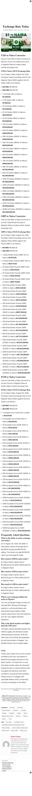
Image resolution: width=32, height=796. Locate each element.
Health (19, 713)
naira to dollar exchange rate (20, 727)
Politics (25, 716)
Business (11, 707)
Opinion (18, 716)
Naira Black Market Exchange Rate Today (13, 725)
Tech (10, 719)
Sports (4, 719)
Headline (11, 713)
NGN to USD (23, 730)
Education (20, 707)
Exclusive (15, 710)
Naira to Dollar (6, 727)
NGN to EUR (5, 730)
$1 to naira (8, 722)
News (25, 713)
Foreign (4, 713)
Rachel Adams (9, 30)
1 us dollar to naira (19, 722)
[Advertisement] (16, 12)
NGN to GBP (14, 730)
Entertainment (6, 710)
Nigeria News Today (7, 716)
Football (23, 710)
